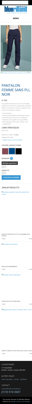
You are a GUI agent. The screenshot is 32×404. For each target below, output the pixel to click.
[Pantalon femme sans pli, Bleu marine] (16, 48)
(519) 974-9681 (10, 392)
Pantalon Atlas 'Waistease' (11, 301)
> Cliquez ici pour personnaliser (12, 140)
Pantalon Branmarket (9, 266)
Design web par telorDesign (20, 401)
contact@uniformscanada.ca (10, 389)
